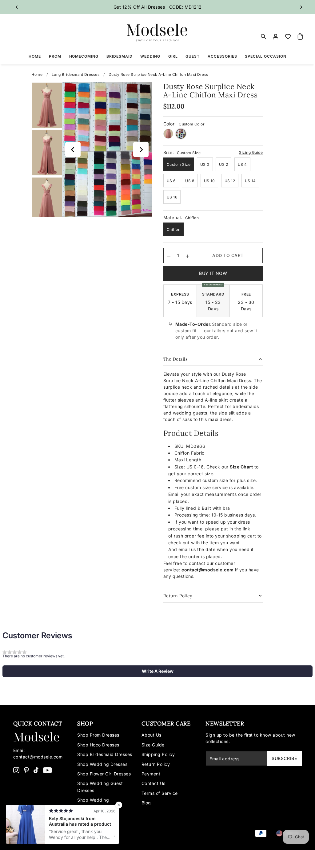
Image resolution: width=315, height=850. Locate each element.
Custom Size (179, 164)
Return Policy (156, 764)
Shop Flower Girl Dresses (104, 773)
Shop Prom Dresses (98, 735)
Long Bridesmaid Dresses (76, 74)
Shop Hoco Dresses (98, 744)
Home (36, 74)
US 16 (172, 197)
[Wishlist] (287, 37)
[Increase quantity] (187, 255)
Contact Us (153, 783)
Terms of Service (160, 793)
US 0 (204, 164)
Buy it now (213, 273)
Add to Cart (228, 255)
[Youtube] (47, 769)
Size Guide (153, 744)
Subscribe (284, 758)
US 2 (223, 164)
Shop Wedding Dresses (102, 764)
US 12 (230, 180)
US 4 (242, 164)
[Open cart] (300, 36)
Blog (146, 802)
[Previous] (17, 7)
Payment (151, 773)
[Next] (300, 7)
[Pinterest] (26, 769)
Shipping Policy (158, 754)
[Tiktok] (36, 769)
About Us (151, 735)
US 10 (209, 180)
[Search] (264, 36)
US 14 (250, 180)
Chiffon (174, 229)
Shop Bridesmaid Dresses (104, 754)
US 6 (171, 180)
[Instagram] (16, 769)
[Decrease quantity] (168, 255)
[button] (157, 671)
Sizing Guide (251, 152)
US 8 (189, 180)
